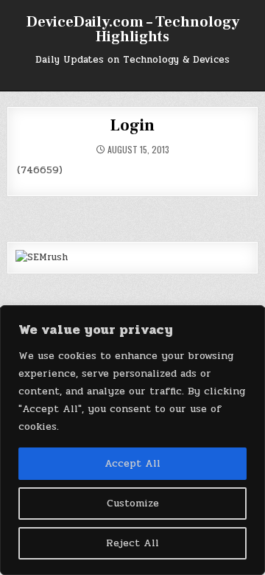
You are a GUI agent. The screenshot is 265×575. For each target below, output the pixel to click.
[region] (132, 440)
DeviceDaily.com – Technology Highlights (132, 29)
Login (132, 125)
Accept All (132, 463)
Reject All (132, 543)
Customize (133, 503)
